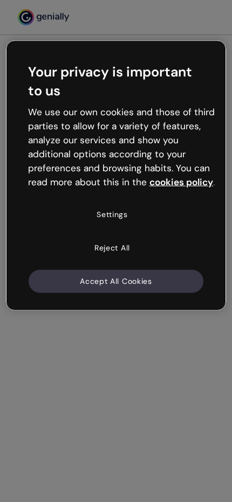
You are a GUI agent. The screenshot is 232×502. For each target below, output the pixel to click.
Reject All (112, 248)
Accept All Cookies (116, 280)
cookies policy (181, 181)
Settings (112, 214)
